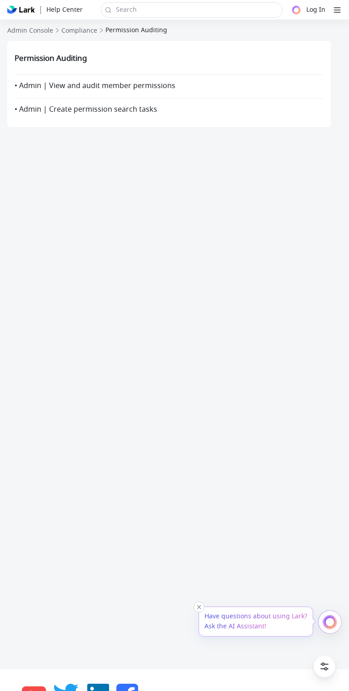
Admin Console (30, 31)
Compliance (79, 31)
